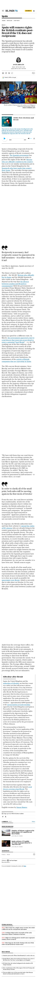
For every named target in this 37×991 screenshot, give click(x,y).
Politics (4, 854)
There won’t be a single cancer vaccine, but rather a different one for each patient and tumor (18, 928)
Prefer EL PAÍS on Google (10, 77)
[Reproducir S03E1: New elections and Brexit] (4, 138)
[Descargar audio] (34, 138)
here (25, 866)
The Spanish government (19, 155)
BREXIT (3, 25)
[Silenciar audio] (29, 138)
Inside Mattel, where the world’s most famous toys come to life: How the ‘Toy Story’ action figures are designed (19, 959)
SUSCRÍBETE (28, 10)
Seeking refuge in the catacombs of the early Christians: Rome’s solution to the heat (17, 933)
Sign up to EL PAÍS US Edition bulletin (14, 813)
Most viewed (6, 951)
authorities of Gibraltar (11, 683)
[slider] (17, 139)
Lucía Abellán (18, 64)
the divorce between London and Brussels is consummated (15, 284)
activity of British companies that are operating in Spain (16, 360)
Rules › (33, 821)
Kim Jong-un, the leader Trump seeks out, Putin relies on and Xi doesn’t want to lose (18, 943)
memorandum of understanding (18, 705)
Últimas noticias (7, 924)
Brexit (8, 854)
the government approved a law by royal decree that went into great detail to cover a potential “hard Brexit (18, 340)
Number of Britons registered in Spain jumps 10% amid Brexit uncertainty (23, 832)
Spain (5, 16)
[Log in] (34, 10)
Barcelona (9, 20)
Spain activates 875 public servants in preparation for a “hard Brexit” (22, 843)
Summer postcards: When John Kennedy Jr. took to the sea (19, 955)
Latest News (17, 20)
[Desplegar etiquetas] (34, 854)
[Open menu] (3, 10)
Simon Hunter (21, 807)
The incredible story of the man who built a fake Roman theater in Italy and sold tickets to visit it (18, 973)
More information (5, 862)
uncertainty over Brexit (11, 580)
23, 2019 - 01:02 (20, 67)
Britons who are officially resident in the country (17, 161)
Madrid (4, 20)
